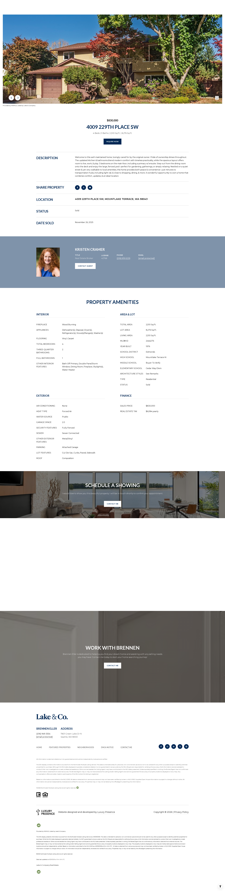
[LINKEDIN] (173, 746)
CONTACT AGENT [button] (85, 266)
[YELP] (180, 746)
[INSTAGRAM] (167, 746)
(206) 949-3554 (43, 734)
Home (39, 747)
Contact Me (126, 747)
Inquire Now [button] (112, 142)
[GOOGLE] (186, 746)
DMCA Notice (107, 747)
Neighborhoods (85, 747)
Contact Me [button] (112, 504)
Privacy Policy (181, 812)
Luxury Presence (106, 812)
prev (11, 97)
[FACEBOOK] (161, 746)
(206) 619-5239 (123, 258)
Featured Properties (59, 747)
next (17, 97)
